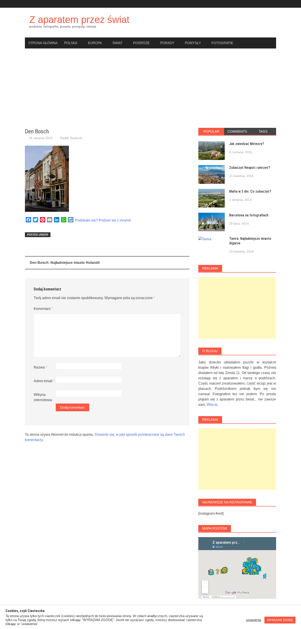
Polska (70, 43)
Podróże (141, 43)
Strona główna (43, 43)
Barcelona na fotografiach (248, 215)
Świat (117, 43)
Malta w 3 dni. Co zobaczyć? (250, 191)
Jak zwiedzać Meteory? (246, 144)
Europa (95, 43)
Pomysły (193, 43)
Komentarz (43, 309)
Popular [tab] (211, 131)
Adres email (44, 381)
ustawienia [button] (253, 620)
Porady (167, 43)
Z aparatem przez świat (79, 19)
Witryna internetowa (43, 397)
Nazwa (40, 367)
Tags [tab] (263, 131)
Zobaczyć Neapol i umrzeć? (249, 168)
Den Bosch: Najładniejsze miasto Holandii (65, 262)
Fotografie (222, 43)
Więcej (212, 404)
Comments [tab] (237, 131)
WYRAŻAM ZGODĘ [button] (280, 620)
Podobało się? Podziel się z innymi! (103, 220)
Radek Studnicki (71, 138)
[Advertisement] (150, 88)
